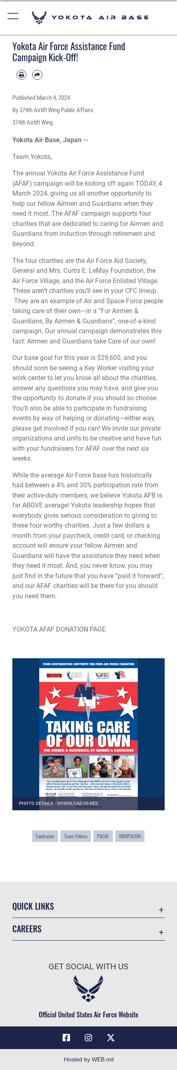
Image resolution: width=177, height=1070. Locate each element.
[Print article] (21, 75)
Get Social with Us (88, 966)
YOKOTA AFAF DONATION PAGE (59, 629)
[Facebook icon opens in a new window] (66, 1038)
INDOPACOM (130, 836)
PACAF (103, 836)
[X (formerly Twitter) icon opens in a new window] (111, 1038)
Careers (27, 929)
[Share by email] (37, 75)
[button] (13, 17)
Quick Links (33, 906)
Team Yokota (75, 836)
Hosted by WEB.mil (89, 1059)
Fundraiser (45, 836)
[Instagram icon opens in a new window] (88, 1038)
